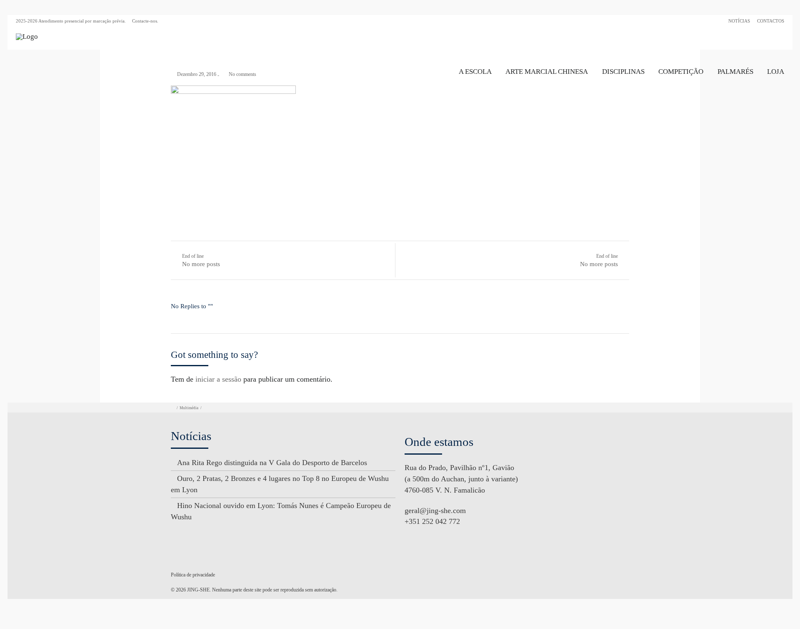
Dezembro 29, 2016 (196, 74)
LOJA (775, 71)
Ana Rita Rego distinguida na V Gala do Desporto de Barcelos (272, 462)
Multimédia (189, 408)
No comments (242, 74)
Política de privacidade (193, 575)
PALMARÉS (735, 71)
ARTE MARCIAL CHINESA (546, 71)
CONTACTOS (770, 20)
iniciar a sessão (218, 379)
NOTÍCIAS (739, 20)
